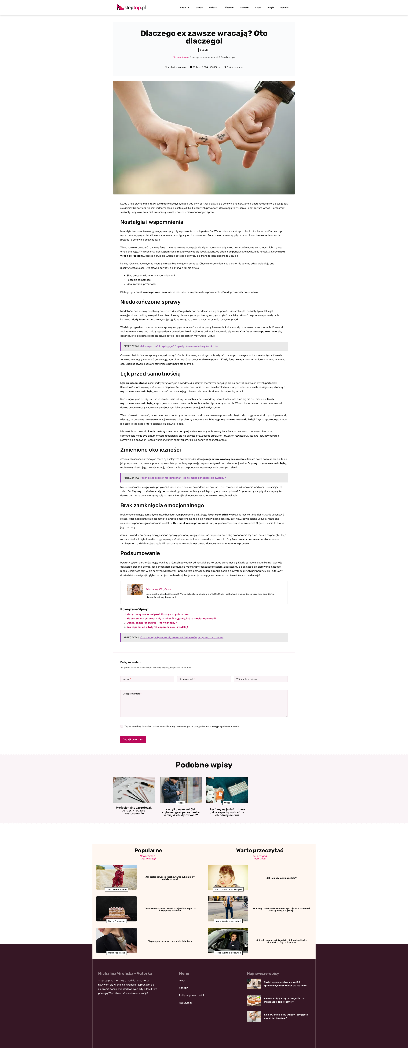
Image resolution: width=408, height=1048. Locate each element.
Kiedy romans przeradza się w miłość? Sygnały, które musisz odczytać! (171, 618)
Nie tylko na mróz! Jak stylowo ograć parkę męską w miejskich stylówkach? (181, 812)
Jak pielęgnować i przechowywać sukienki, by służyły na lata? (170, 878)
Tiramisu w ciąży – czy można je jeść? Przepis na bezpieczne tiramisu (170, 909)
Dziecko (244, 7)
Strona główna (180, 57)
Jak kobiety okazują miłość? (281, 878)
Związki (213, 7)
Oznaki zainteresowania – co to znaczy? (152, 622)
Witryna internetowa (246, 679)
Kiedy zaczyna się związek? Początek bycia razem (158, 614)
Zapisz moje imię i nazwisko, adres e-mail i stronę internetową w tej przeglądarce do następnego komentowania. (182, 726)
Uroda (199, 7)
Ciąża (258, 7)
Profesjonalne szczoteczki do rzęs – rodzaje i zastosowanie (134, 810)
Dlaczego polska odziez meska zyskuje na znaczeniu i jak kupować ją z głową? (281, 909)
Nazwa (127, 679)
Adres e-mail (187, 679)
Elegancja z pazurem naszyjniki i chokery (170, 941)
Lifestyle (228, 7)
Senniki (284, 7)
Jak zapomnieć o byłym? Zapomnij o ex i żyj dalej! (157, 627)
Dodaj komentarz (132, 693)
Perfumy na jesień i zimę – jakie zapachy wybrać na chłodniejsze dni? (227, 812)
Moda (183, 7)
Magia (270, 7)
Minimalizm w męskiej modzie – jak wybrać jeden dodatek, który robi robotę (281, 941)
